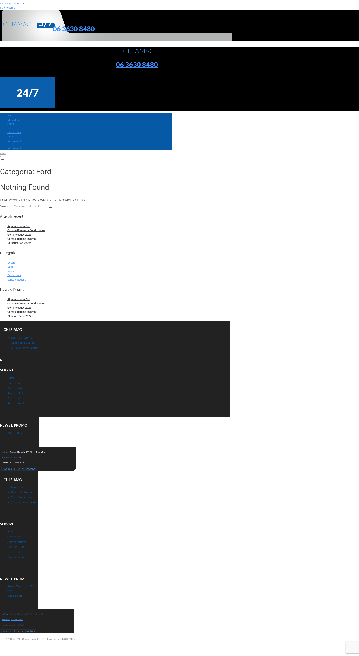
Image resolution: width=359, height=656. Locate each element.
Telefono (6, 457)
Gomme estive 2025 (19, 234)
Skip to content (8, 7)
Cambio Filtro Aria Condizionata (26, 230)
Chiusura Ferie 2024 (19, 242)
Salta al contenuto (11, 3)
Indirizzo (5, 452)
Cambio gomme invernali (22, 238)
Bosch (11, 262)
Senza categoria (16, 279)
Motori (11, 266)
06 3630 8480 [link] (17, 457)
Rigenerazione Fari (18, 226)
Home (3, 153)
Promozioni (14, 275)
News (10, 271)
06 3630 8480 (74, 29)
